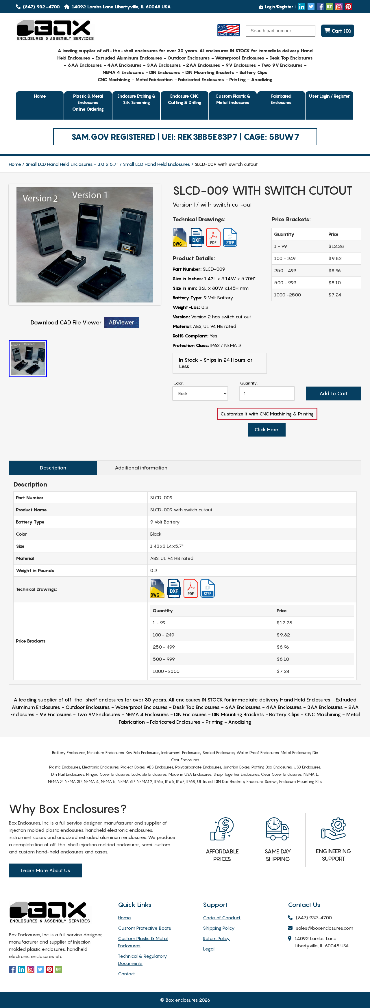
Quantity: (249, 382)
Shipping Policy (219, 928)
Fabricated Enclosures (281, 99)
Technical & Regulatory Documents (142, 959)
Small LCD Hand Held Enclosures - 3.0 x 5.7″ (72, 164)
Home (40, 96)
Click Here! (267, 429)
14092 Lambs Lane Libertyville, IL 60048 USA (322, 941)
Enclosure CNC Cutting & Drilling (184, 99)
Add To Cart (333, 393)
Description (53, 468)
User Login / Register (329, 96)
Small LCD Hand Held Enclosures (156, 164)
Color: (178, 382)
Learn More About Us (45, 870)
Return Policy (216, 938)
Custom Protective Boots (144, 928)
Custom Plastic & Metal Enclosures (232, 99)
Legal (208, 949)
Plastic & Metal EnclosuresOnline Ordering (88, 102)
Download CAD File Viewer (66, 322)
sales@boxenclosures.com (324, 928)
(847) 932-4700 (41, 7)
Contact (126, 974)
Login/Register (279, 6)
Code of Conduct (221, 917)
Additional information (141, 468)
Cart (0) (340, 31)
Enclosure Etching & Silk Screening (136, 99)
